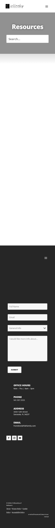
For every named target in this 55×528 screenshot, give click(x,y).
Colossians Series (20, 205)
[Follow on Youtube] (20, 438)
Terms (8, 509)
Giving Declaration (21, 104)
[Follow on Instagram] (14, 438)
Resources (13, 73)
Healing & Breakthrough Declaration (25, 69)
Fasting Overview (20, 138)
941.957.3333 (19, 400)
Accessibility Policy (18, 512)
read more (27, 90)
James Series (17, 172)
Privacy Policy (16, 509)
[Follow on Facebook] (8, 438)
